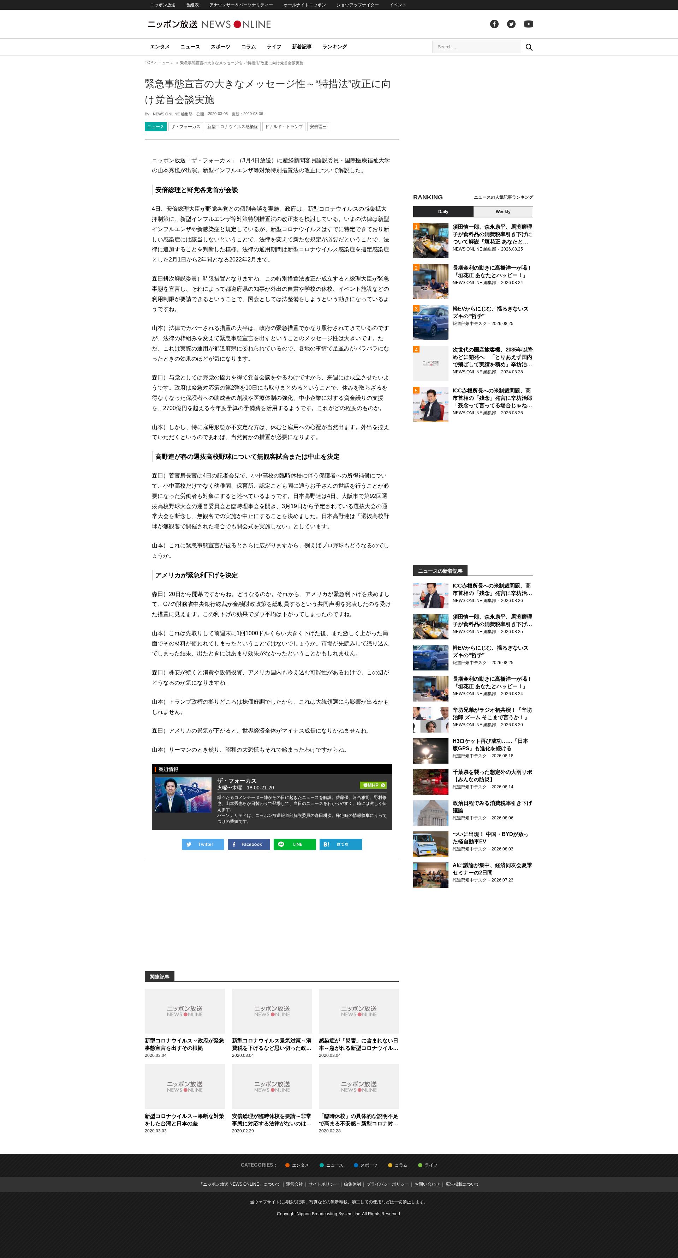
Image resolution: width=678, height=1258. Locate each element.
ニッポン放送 (163, 4)
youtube (528, 24)
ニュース (190, 46)
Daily (443, 211)
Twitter (511, 24)
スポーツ (221, 46)
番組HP (373, 783)
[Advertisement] (473, 125)
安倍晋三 (318, 126)
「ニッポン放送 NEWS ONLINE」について (239, 1184)
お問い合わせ (427, 1184)
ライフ (274, 46)
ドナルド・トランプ (284, 126)
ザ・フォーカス (186, 126)
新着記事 (302, 46)
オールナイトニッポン (305, 4)
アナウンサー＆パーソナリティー (241, 4)
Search (529, 47)
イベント (397, 4)
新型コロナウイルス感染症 (232, 126)
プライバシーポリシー (388, 1184)
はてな (341, 844)
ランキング (334, 46)
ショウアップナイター (358, 4)
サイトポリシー (323, 1184)
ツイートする (203, 844)
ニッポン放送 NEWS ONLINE (222, 24)
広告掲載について (463, 1184)
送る (295, 844)
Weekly (503, 211)
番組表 (192, 4)
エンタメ (160, 46)
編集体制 (352, 1184)
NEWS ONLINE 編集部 (172, 114)
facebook (494, 24)
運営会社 (294, 1184)
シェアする (249, 844)
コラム (248, 46)
